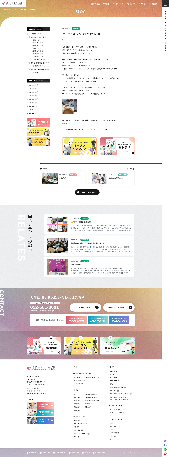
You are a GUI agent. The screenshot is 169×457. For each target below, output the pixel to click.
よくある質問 (152, 4)
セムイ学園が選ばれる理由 (82, 373)
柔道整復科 (38, 51)
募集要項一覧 (113, 371)
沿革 (75, 427)
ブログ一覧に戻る (88, 192)
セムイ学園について (129, 4)
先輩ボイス (113, 430)
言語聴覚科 (38, 54)
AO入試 (112, 374)
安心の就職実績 (78, 384)
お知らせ (112, 423)
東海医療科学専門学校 (40, 37)
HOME (75, 367)
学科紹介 (106, 4)
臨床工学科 (38, 43)
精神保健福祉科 (39, 59)
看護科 (36, 40)
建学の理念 (77, 420)
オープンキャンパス (115, 406)
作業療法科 (38, 48)
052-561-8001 (35, 388)
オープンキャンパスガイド (117, 410)
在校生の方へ (33, 453)
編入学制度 (113, 390)
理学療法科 (38, 45)
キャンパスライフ (115, 426)
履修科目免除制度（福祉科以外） (119, 394)
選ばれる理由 (95, 4)
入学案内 (142, 4)
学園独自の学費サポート (117, 381)
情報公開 (76, 437)
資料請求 (87, 453)
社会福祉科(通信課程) (91, 397)
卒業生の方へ (46, 453)
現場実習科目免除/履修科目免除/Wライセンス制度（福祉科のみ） (119, 398)
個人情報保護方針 (100, 453)
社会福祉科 (38, 56)
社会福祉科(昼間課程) (91, 394)
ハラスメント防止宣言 (80, 433)
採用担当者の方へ (61, 453)
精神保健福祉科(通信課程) (92, 400)
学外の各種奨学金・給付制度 (118, 387)
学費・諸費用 (113, 378)
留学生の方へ (75, 453)
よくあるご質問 (114, 433)
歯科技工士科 (39, 66)
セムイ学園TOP (7, 9)
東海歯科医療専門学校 (40, 63)
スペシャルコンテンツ (116, 439)
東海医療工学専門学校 (40, 69)
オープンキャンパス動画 (117, 413)
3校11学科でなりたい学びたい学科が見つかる (87, 377)
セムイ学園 (35, 34)
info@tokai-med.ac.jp (39, 393)
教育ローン (113, 384)
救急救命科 (38, 72)
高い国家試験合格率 (79, 380)
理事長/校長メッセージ (80, 424)
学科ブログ (15, 9)
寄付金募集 (77, 430)
